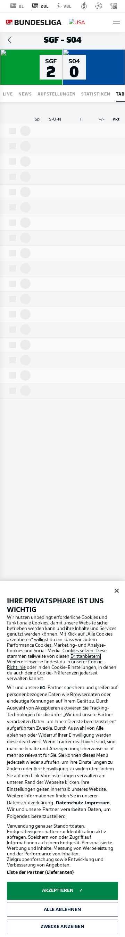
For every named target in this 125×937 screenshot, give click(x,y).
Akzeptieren (58, 890)
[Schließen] (116, 590)
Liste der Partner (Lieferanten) (40, 872)
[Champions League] (98, 5)
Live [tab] (8, 94)
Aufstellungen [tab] (57, 94)
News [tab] (25, 94)
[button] (116, 22)
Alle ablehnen (63, 909)
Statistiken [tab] (95, 94)
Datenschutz (69, 803)
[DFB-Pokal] (84, 5)
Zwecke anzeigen (63, 926)
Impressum (97, 803)
